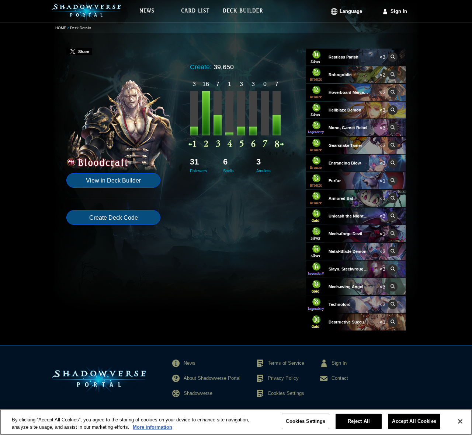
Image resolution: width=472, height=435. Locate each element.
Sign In (399, 11)
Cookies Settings (305, 421)
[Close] (460, 421)
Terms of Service (286, 363)
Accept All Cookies (414, 421)
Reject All (359, 421)
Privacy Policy (283, 378)
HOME (60, 28)
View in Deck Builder (113, 180)
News (189, 363)
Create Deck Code (113, 218)
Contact (340, 378)
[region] (236, 422)
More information (152, 427)
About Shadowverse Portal (212, 378)
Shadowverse (198, 393)
